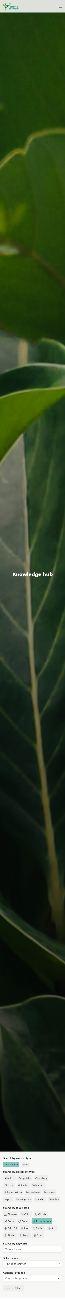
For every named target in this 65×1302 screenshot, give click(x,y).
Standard (40, 1199)
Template (54, 1199)
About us (9, 1178)
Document (10, 1164)
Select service (11, 1258)
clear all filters (13, 1288)
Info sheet (37, 1185)
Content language (14, 1272)
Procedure (49, 1192)
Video (25, 1164)
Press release (33, 1192)
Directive (9, 1185)
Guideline (23, 1185)
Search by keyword (15, 1243)
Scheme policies (13, 1192)
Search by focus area (16, 1207)
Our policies (24, 1178)
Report (8, 1199)
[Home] (12, 6)
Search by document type (19, 1171)
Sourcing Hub (23, 1199)
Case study (41, 1178)
